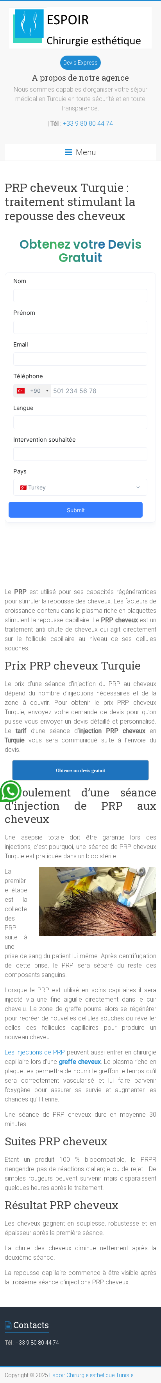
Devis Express (80, 63)
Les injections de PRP (35, 1052)
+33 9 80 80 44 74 (88, 123)
